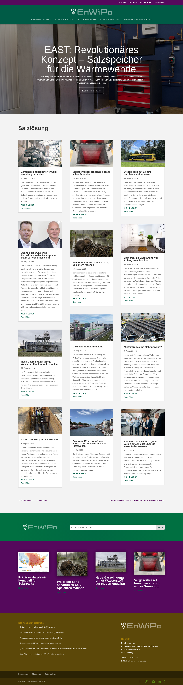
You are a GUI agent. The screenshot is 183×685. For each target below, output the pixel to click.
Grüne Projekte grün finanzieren (39, 439)
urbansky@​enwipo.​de (137, 661)
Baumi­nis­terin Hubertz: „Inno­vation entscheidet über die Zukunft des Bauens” (141, 444)
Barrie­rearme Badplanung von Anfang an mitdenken (141, 259)
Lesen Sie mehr (91, 90)
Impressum (23, 674)
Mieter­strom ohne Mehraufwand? (143, 347)
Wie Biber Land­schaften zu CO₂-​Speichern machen (90, 263)
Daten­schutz (50, 674)
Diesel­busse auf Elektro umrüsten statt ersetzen (137, 173)
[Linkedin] (159, 681)
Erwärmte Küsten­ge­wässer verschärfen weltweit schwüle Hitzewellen (89, 443)
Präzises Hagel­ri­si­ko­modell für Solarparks (32, 580)
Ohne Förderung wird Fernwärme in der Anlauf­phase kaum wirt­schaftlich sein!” (38, 255)
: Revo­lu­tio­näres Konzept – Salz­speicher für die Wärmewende (91, 59)
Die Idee (122, 2)
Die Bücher (160, 2)
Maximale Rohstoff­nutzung (87, 346)
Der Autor (133, 2)
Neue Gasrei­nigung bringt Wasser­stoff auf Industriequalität (39, 362)
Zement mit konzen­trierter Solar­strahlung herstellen (39, 173)
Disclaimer (36, 674)
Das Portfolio (146, 2)
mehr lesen (28, 205)
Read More (26, 208)
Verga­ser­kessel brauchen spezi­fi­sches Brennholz (91, 173)
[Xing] (164, 681)
